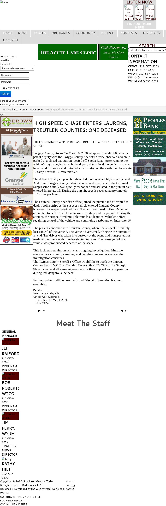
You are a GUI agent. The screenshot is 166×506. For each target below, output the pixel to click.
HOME (7, 33)
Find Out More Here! (139, 25)
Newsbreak (52, 296)
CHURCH (107, 33)
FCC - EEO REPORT (12, 500)
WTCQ (129, 19)
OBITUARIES (61, 33)
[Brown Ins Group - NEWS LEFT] (16, 160)
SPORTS (39, 33)
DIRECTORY (151, 33)
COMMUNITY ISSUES (13, 504)
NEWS (22, 33)
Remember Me (11, 88)
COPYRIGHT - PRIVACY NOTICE (20, 497)
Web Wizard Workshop (50, 489)
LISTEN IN (10, 40)
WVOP (139, 19)
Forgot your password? (14, 104)
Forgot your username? (14, 100)
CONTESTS (128, 33)
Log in (5, 93)
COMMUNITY (85, 33)
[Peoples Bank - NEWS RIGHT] (149, 160)
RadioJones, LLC (32, 485)
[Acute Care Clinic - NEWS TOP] (83, 52)
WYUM (151, 19)
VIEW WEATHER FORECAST (19, 49)
